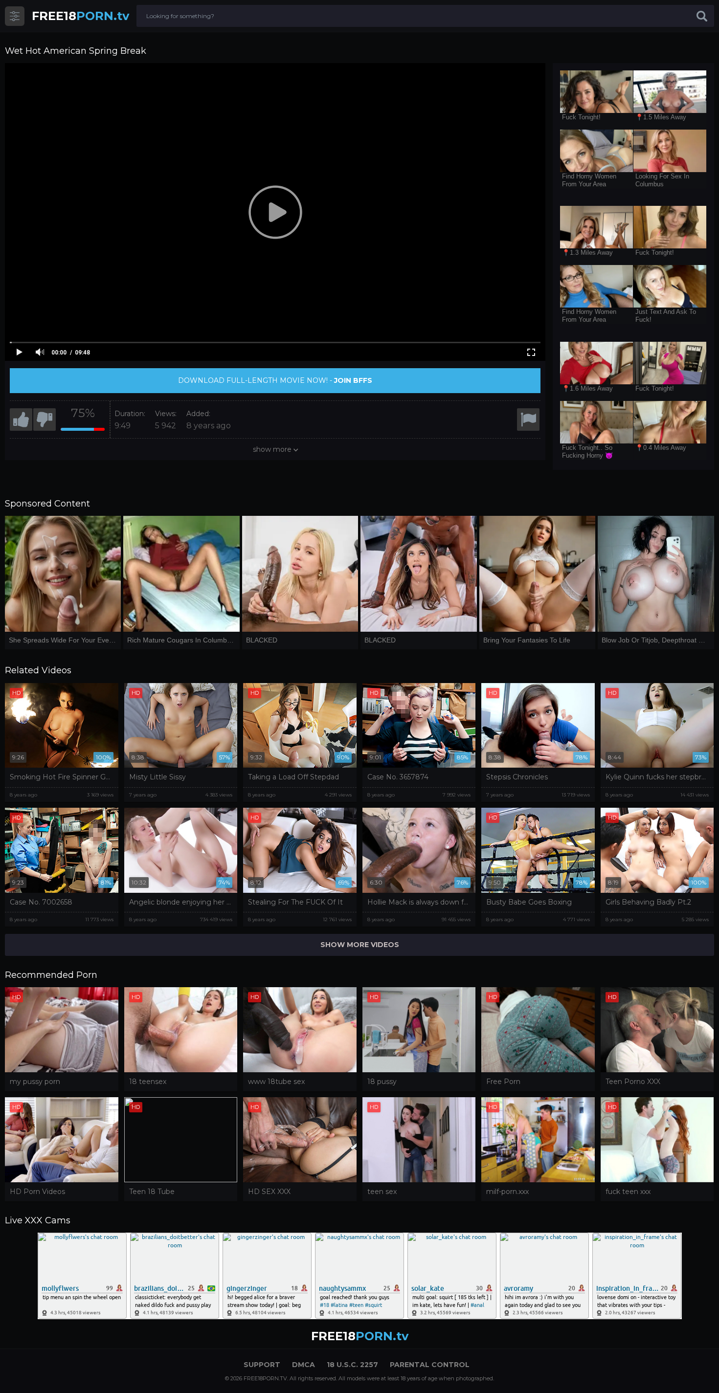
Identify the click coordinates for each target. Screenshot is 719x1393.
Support (262, 1364)
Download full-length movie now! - (275, 380)
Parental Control (430, 1364)
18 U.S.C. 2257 (352, 1364)
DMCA (303, 1364)
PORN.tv (80, 16)
